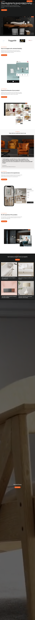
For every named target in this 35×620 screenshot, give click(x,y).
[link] (4, 10)
